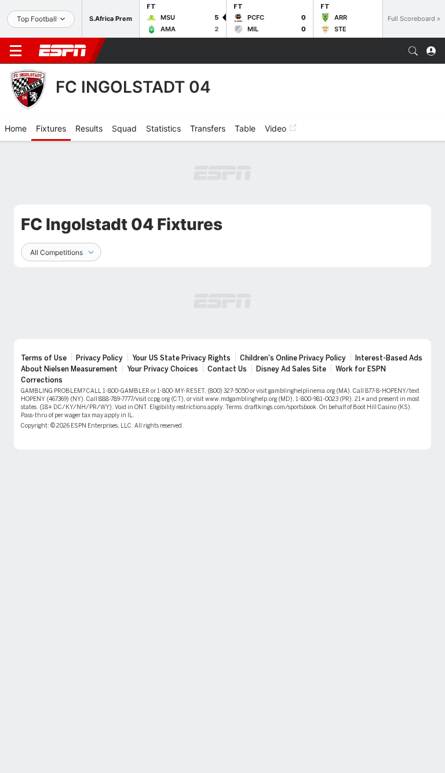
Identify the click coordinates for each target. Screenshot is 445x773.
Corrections (42, 380)
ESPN (62, 50)
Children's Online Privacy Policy (293, 358)
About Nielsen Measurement (69, 369)
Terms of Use (44, 358)
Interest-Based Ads (388, 358)
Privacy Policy (99, 358)
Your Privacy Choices (162, 369)
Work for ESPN (360, 369)
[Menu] (15, 51)
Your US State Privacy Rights (181, 358)
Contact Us (227, 369)
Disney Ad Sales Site (291, 369)
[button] (413, 51)
